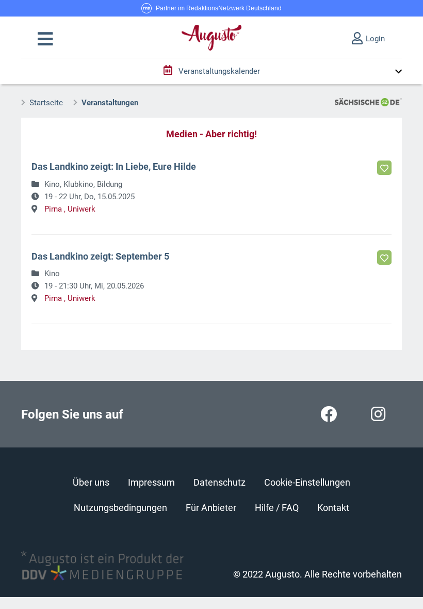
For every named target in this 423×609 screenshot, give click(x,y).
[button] (45, 39)
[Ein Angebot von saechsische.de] (368, 101)
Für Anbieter (211, 507)
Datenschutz (219, 482)
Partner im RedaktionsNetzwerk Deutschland (219, 8)
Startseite (46, 102)
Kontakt (333, 507)
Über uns (91, 482)
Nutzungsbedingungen (120, 507)
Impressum (151, 482)
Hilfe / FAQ (277, 507)
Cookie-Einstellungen (307, 482)
